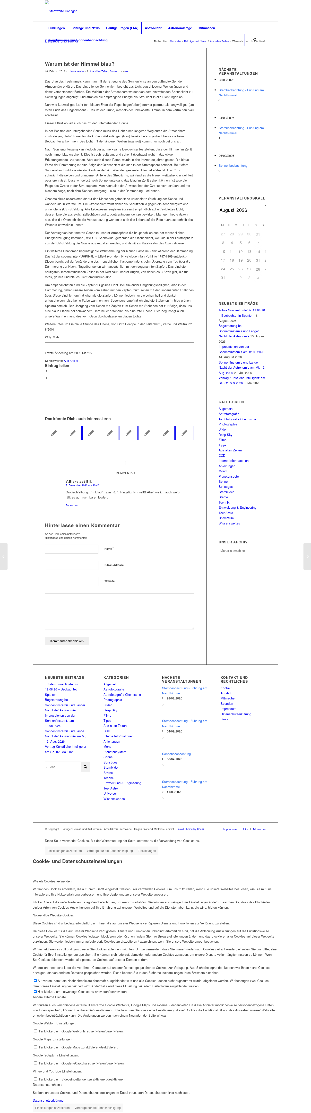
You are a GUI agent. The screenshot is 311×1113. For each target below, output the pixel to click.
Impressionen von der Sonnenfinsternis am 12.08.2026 (60, 720)
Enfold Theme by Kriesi (190, 829)
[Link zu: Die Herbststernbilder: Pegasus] (166, 433)
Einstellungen (147, 850)
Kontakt (226, 688)
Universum (226, 517)
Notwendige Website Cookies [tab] (53, 915)
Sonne (113, 71)
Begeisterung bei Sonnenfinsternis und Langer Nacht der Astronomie (239, 330)
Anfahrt (226, 693)
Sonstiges (226, 486)
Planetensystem (230, 476)
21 (258, 260)
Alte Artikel (71, 361)
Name (109, 548)
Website (109, 581)
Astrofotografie (229, 413)
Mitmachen (228, 698)
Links (224, 719)
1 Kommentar (76, 71)
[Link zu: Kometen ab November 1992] (129, 433)
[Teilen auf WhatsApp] (51, 371)
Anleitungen (227, 466)
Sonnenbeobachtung (233, 165)
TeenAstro (226, 512)
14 (258, 251)
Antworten (72, 505)
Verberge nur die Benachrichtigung (110, 850)
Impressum (228, 708)
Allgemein (226, 408)
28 (258, 269)
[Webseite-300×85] (61, 11)
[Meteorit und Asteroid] (4, 556)
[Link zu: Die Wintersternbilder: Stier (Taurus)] (91, 433)
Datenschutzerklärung (236, 714)
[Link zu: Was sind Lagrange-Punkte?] (184, 433)
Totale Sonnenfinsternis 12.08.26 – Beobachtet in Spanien (62, 689)
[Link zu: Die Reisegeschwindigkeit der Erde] (54, 433)
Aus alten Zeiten (99, 71)
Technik (224, 502)
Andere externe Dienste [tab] (49, 997)
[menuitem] (56, 28)
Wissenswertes (229, 523)
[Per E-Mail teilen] (51, 378)
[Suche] (255, 40)
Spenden (227, 703)
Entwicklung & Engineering (237, 507)
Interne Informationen (234, 460)
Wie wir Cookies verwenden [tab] (52, 881)
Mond (222, 471)
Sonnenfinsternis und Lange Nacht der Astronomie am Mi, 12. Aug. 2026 (242, 367)
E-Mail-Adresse (115, 564)
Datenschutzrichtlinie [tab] (47, 1084)
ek (126, 71)
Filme (222, 439)
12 (240, 251)
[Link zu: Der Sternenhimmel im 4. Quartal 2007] (73, 433)
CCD (222, 455)
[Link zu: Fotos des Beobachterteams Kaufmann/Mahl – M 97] (147, 433)
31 (258, 234)
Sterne (223, 497)
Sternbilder (226, 492)
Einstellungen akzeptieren (64, 850)
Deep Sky (226, 434)
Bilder (223, 429)
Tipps (222, 445)
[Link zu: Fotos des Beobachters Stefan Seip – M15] (110, 433)
